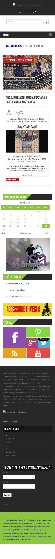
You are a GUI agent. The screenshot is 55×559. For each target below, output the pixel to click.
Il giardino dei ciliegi (17, 290)
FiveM (5, 504)
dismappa (24, 65)
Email (6, 482)
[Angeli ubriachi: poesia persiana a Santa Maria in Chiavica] (27, 72)
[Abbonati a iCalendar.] (26, 233)
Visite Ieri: (10, 438)
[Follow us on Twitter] (25, 11)
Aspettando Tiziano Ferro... (19, 283)
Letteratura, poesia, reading (18, 60)
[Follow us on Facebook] (21, 11)
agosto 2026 (25, 202)
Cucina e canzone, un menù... (20, 296)
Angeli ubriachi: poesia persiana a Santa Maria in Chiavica (26, 100)
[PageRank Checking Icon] (14, 411)
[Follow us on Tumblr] (34, 11)
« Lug (3, 233)
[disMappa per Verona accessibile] (27, 4)
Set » (47, 233)
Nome (6, 472)
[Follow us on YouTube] (30, 11)
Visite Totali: (11, 451)
